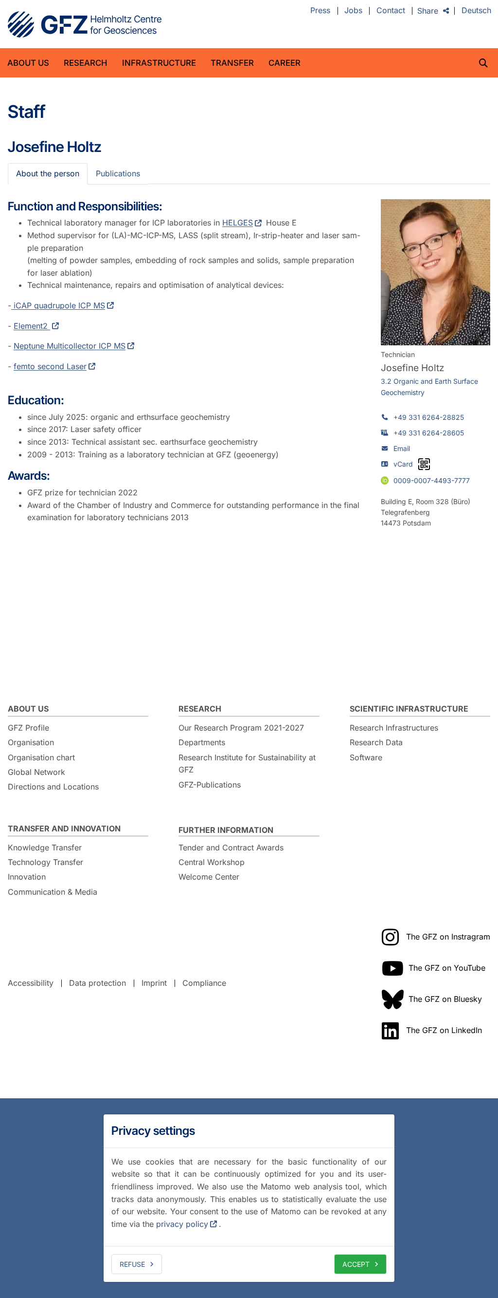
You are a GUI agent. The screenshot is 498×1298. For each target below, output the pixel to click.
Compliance (204, 983)
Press (320, 11)
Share (427, 11)
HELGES (237, 222)
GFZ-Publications (209, 785)
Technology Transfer (45, 862)
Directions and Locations (53, 786)
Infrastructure (159, 63)
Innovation (27, 877)
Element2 (32, 326)
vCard (403, 464)
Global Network (36, 772)
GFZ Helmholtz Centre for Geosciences (84, 24)
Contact (390, 11)
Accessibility (30, 983)
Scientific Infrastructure (409, 709)
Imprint (154, 983)
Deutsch (476, 11)
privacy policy (182, 1224)
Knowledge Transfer (45, 847)
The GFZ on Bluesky (445, 999)
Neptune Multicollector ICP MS (69, 346)
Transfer (232, 63)
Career (284, 63)
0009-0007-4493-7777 (431, 480)
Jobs (353, 11)
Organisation (31, 742)
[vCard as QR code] (424, 464)
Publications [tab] (118, 173)
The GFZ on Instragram (448, 936)
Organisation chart (41, 757)
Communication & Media (52, 892)
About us (28, 63)
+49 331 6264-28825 (428, 417)
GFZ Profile (28, 728)
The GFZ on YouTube (447, 968)
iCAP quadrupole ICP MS (58, 305)
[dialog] (249, 1198)
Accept (356, 1264)
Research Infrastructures (394, 728)
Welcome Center (208, 877)
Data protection (97, 983)
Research (85, 63)
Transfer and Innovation (64, 828)
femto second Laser (50, 366)
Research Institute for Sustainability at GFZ (247, 763)
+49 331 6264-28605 (428, 433)
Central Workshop (211, 862)
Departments (201, 742)
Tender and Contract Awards (231, 847)
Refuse (132, 1264)
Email (401, 448)
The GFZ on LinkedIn (444, 1030)
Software (366, 757)
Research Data (376, 742)
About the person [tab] (47, 173)
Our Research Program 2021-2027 (241, 728)
